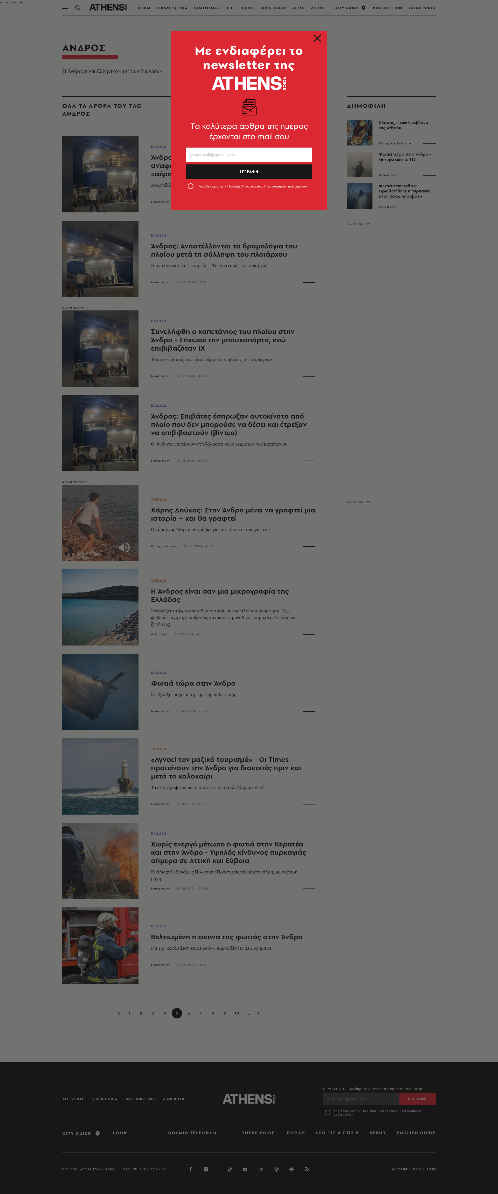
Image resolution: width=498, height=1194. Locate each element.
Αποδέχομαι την (253, 186)
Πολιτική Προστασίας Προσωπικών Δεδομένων (267, 186)
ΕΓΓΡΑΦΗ (249, 171)
